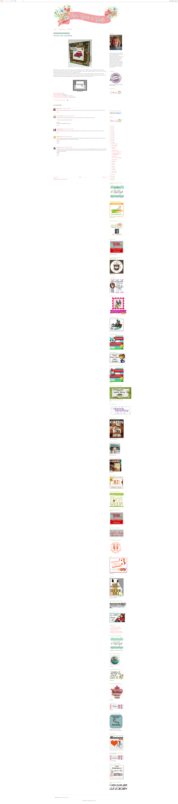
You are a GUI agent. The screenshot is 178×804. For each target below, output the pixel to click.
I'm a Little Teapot (60, 115)
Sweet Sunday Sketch (57, 93)
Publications (69, 29)
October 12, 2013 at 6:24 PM (66, 136)
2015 (112, 139)
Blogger (94, 800)
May (113, 166)
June (113, 164)
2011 (112, 176)
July (112, 163)
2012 (112, 174)
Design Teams (62, 29)
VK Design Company (64, 797)
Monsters (113, 148)
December (114, 143)
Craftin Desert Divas (57, 95)
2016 (112, 137)
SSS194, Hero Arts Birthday (117, 157)
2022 (112, 129)
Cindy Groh (59, 147)
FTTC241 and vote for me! (116, 151)
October (113, 147)
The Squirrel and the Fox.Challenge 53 (61, 97)
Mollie (58, 108)
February (113, 171)
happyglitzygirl (59, 129)
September (114, 159)
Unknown (58, 136)
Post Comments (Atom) (62, 179)
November (114, 145)
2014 (112, 140)
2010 (112, 178)
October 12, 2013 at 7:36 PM (67, 147)
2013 (112, 142)
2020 (112, 131)
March (113, 169)
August (113, 161)
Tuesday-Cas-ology (114, 629)
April (113, 167)
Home (80, 177)
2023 (112, 127)
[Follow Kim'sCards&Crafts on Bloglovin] (116, 113)
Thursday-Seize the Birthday (116, 628)
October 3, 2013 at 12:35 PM (64, 108)
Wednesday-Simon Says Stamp (117, 632)
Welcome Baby (114, 156)
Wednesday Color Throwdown (116, 631)
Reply (58, 112)
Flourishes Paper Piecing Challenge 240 (116, 154)
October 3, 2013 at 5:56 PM (69, 115)
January (113, 172)
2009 (112, 179)
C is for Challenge (56, 94)
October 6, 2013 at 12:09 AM (68, 129)
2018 (112, 134)
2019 (112, 132)
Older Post (104, 177)
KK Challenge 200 (115, 150)
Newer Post (56, 177)
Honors (55, 29)
